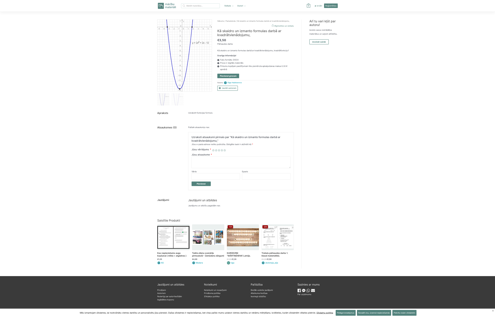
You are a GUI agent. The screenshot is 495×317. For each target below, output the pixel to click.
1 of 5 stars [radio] (213, 150)
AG (162, 263)
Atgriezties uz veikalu (284, 26)
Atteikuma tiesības (259, 293)
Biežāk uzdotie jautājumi (262, 290)
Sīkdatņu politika (211, 296)
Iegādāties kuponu (165, 299)
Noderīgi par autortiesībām (169, 296)
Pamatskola (231, 21)
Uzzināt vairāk (319, 42)
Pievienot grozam (228, 76)
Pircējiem (161, 290)
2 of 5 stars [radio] (216, 150)
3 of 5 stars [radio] (219, 150)
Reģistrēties (330, 6)
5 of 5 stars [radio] (225, 150)
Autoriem (161, 293)
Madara (199, 263)
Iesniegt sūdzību (258, 296)
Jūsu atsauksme (202, 154)
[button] (232, 6)
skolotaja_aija (271, 263)
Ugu (232, 263)
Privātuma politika (212, 293)
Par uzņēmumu (304, 294)
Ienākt (319, 6)
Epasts (245, 171)
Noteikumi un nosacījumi (215, 290)
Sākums (220, 21)
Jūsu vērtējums (201, 149)
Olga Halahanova (235, 83)
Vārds (194, 171)
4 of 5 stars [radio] (222, 150)
